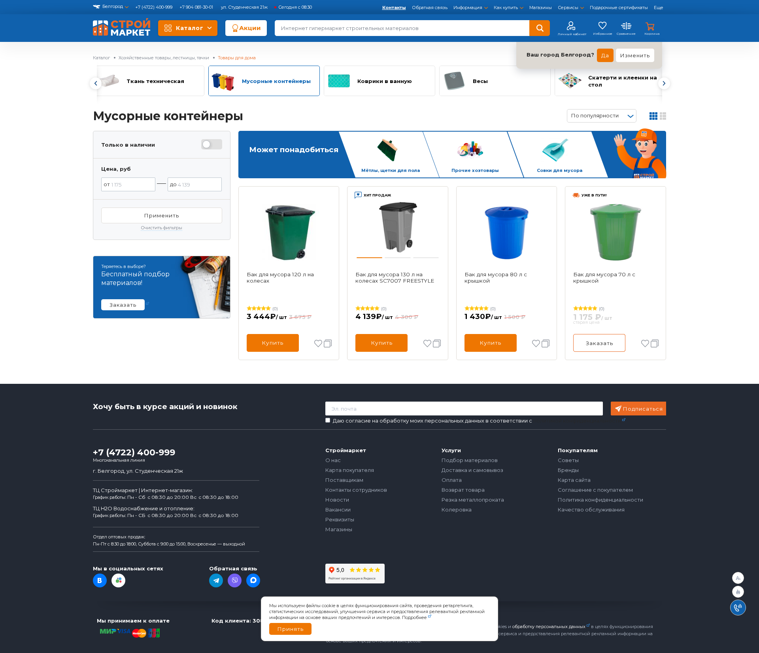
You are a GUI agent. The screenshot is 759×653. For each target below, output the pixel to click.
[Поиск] (539, 28)
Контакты (394, 7)
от (107, 184)
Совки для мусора (559, 170)
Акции (250, 28)
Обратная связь (429, 7)
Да (605, 55)
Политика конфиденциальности (600, 499)
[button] (95, 83)
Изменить (635, 55)
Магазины (540, 7)
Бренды (568, 470)
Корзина (651, 34)
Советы (568, 460)
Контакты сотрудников (356, 490)
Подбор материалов (470, 460)
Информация (467, 7)
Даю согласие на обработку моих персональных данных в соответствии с (477, 421)
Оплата (452, 480)
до (173, 184)
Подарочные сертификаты (619, 7)
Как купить (506, 7)
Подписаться (643, 409)
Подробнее (414, 617)
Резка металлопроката (473, 499)
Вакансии (338, 509)
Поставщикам (344, 480)
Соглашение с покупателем (595, 490)
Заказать (599, 343)
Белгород (112, 6)
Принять (290, 629)
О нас (333, 460)
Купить (272, 343)
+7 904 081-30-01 (196, 7)
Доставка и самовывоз (472, 470)
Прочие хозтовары (475, 170)
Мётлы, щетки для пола (390, 170)
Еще (658, 7)
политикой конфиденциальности (577, 420)
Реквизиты (339, 519)
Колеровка (457, 509)
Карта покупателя (349, 470)
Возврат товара (463, 490)
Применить (161, 215)
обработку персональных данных (548, 626)
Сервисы (568, 7)
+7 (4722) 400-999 (154, 7)
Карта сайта (574, 480)
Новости (337, 499)
